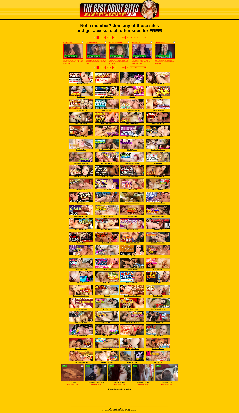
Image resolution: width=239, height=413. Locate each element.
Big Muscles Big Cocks (107, 150)
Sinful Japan (81, 97)
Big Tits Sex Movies (158, 150)
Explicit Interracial (158, 176)
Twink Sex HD (106, 110)
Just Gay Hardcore (81, 256)
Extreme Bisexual (81, 189)
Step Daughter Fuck (158, 83)
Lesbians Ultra (107, 269)
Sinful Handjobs (158, 335)
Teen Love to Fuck (107, 362)
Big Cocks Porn (81, 150)
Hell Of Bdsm (81, 242)
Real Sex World (107, 322)
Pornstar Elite (158, 296)
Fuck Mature (81, 203)
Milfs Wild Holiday (132, 282)
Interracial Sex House (158, 242)
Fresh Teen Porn (157, 189)
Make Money (125, 409)
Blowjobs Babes (106, 163)
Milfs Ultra (106, 282)
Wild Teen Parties (132, 83)
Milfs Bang (157, 282)
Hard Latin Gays (132, 229)
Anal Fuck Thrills (81, 123)
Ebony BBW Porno (132, 176)
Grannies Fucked (107, 216)
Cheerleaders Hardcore (132, 163)
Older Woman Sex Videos (132, 296)
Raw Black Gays (132, 309)
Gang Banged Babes (107, 203)
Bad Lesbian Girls (107, 136)
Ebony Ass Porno (107, 176)
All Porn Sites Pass (81, 83)
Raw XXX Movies (81, 322)
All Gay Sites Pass (106, 97)
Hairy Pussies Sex (81, 229)
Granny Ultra (132, 216)
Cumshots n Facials (81, 176)
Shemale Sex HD (81, 110)
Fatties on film (106, 189)
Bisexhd (132, 97)
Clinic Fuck (158, 163)
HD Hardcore (158, 229)
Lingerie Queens (132, 269)
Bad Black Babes (81, 136)
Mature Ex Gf (81, 282)
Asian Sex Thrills (158, 123)
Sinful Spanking (158, 97)
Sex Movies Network (132, 322)
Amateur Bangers (158, 110)
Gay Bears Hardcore (132, 203)
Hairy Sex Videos (107, 229)
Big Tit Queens (132, 150)
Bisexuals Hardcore (81, 163)
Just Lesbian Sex (107, 256)
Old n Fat (107, 296)
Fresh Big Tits (132, 189)
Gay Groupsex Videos (157, 203)
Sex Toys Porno (158, 322)
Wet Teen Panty (132, 362)
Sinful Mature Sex (81, 349)
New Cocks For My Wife (81, 296)
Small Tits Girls (107, 349)
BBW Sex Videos (158, 136)
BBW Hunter (107, 83)
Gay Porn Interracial (81, 216)
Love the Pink (158, 269)
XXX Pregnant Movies (132, 110)
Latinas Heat (158, 256)
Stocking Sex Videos (132, 349)
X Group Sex (158, 362)
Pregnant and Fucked (81, 309)
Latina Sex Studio (132, 256)
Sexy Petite (107, 335)
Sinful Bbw (132, 335)
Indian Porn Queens (132, 242)
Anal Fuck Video (106, 123)
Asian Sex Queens (132, 123)
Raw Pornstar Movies (158, 309)
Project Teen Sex (106, 309)
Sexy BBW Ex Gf (81, 335)
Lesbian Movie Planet (81, 269)
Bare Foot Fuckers (132, 136)
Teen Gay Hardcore (81, 362)
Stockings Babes (158, 349)
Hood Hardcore (107, 242)
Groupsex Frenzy (158, 216)
